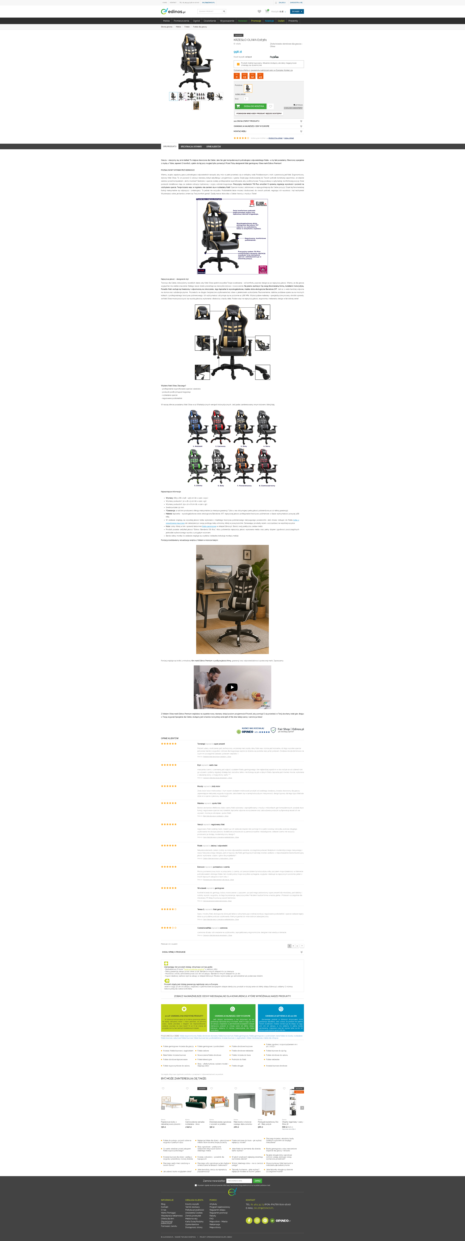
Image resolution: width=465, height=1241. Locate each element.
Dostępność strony (193, 1227)
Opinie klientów (192, 1224)
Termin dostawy (192, 1207)
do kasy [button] (296, 11)
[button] (224, 11)
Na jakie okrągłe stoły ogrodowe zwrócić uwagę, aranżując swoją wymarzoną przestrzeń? (279, 1157)
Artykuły (213, 1204)
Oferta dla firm (167, 1218)
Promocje (256, 21)
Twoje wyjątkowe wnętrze (194, 969)
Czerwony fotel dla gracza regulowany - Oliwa (217, 778)
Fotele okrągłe (237, 1066)
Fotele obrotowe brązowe (242, 1046)
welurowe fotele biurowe (183, 1038)
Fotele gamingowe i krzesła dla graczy (178, 1046)
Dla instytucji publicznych (166, 1222)
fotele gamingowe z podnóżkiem (262, 1036)
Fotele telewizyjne (205, 1059)
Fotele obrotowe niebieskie (242, 1051)
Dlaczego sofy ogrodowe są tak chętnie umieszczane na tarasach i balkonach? (213, 1164)
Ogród (196, 21)
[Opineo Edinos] (280, 1221)
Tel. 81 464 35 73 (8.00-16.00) (189, 2)
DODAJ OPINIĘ (289, 138)
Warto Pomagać (168, 1213)
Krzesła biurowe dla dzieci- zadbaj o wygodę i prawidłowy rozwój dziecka (178, 1158)
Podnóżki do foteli (239, 1059)
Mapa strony (215, 1227)
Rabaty (212, 1216)
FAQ (211, 1218)
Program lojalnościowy (219, 1207)
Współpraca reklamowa (171, 1216)
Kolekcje (269, 21)
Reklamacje (214, 1224)
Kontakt (173, 2)
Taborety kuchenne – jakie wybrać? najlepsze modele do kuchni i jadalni (246, 1170)
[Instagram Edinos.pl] (257, 1221)
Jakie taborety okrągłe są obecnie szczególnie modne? (279, 1170)
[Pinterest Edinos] (265, 1221)
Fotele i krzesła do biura (241, 1055)
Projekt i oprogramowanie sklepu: (216, 1237)
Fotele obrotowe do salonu (277, 1055)
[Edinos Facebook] (249, 1221)
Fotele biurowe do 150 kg (276, 1051)
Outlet (281, 21)
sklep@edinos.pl (208, 2)
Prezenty (293, 21)
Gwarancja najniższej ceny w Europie (251, 126)
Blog (163, 1204)
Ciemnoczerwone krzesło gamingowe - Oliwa (217, 901)
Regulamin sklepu (217, 1210)
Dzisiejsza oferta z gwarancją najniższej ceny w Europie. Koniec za (263, 70)
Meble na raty (191, 1218)
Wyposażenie (227, 21)
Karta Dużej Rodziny (194, 1221)
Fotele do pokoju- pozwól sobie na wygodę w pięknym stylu (177, 1141)
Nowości (242, 21)
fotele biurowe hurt (225, 1036)
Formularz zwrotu (169, 1226)
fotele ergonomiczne (188, 1036)
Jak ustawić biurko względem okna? (177, 1171)
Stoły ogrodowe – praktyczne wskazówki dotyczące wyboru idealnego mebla (209, 1149)
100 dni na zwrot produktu (246, 121)
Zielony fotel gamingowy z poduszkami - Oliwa (218, 858)
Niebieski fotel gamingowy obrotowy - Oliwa (217, 756)
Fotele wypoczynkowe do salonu (176, 1066)
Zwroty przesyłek (193, 1216)
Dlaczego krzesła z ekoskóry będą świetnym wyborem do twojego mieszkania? (280, 1140)
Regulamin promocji (218, 1213)
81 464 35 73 (257, 1204)
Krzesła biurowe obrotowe (276, 1066)
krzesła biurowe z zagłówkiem (234, 1038)
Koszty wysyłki (192, 1204)
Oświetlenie (210, 21)
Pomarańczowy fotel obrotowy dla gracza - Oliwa (218, 880)
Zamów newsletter (214, 1180)
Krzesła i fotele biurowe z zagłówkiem (178, 1051)
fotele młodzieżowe (255, 1038)
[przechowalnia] (261, 11)
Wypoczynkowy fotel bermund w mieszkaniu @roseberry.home (279, 1164)
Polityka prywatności (194, 1210)
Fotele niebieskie (272, 1059)
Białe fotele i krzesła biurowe (174, 1055)
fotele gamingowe (209, 526)
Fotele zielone (203, 1051)
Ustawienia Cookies (194, 1213)
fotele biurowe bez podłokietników (207, 1038)
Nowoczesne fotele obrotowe (209, 1055)
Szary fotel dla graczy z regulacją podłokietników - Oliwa (221, 837)
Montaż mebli (240, 131)
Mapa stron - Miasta (218, 1221)
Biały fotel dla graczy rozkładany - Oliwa (215, 816)
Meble (166, 21)
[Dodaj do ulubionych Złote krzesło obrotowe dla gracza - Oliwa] (271, 106)
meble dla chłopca (270, 1038)
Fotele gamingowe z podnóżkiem (211, 1046)
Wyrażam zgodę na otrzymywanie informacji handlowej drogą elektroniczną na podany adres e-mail (233, 1185)
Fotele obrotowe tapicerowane (175, 1059)
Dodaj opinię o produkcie (173, 952)
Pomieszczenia (181, 21)
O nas (165, 2)
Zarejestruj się (296, 2)
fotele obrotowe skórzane (207, 1036)
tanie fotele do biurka (284, 1036)
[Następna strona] (302, 946)
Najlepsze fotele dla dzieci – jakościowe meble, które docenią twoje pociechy (213, 1141)
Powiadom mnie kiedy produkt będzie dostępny (259, 113)
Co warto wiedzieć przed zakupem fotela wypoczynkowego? (177, 1150)
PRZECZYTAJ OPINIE (276, 138)
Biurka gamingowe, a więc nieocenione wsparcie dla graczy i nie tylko (281, 1150)
